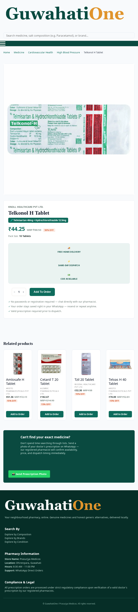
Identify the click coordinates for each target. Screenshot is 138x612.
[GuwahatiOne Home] (64, 15)
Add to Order (42, 291)
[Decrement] (14, 292)
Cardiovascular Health (40, 52)
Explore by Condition (16, 541)
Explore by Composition (18, 534)
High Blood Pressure (68, 52)
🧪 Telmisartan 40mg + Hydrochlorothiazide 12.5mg (38, 220)
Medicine (19, 52)
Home (6, 52)
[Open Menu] (2, 43)
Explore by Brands (15, 538)
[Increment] (23, 292)
